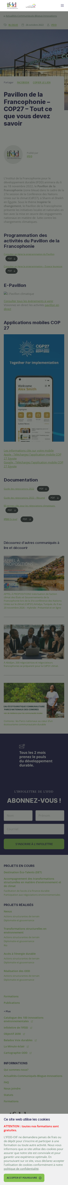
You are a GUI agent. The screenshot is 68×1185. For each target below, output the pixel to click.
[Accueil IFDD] (12, 6)
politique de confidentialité (21, 1169)
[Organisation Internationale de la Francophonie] (39, 5)
